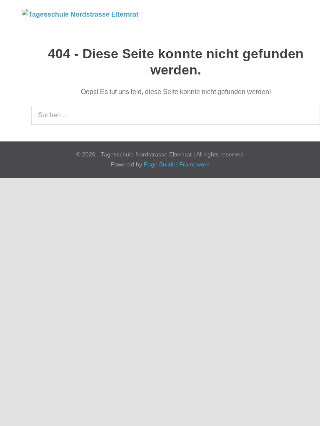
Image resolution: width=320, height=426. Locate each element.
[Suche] (309, 115)
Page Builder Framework (176, 164)
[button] (282, 14)
